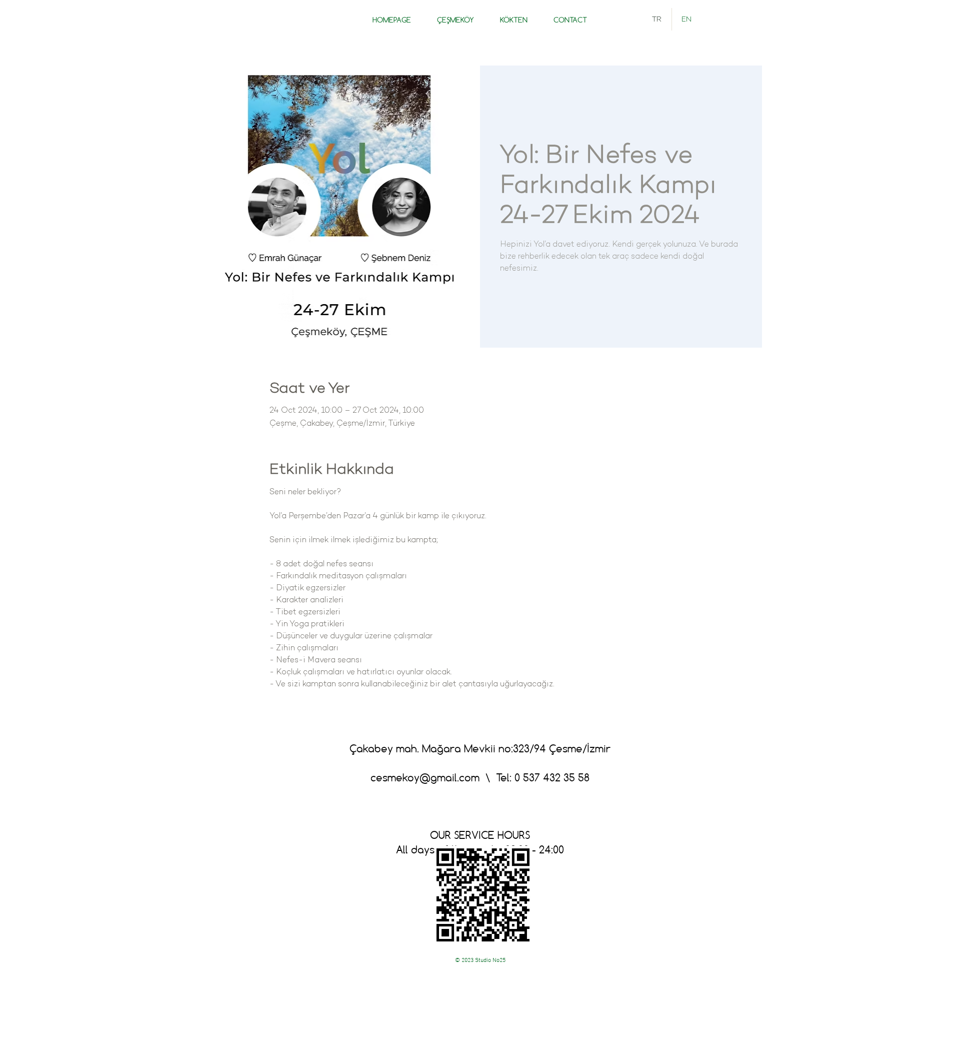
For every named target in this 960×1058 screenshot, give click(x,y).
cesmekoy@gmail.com (425, 777)
